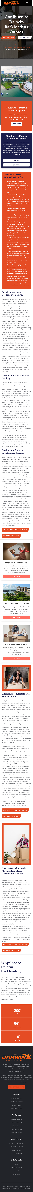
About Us (16, 1171)
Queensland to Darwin (16, 1122)
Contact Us (16, 1174)
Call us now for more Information (15, 530)
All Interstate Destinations (16, 1143)
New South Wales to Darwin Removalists (17, 47)
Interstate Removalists (16, 1102)
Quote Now (16, 165)
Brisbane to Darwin (16, 1133)
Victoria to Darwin (16, 1129)
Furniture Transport (16, 1105)
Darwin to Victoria (16, 1153)
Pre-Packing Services (16, 1108)
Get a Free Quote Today (11, 536)
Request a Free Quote (16, 1087)
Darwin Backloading (16, 1098)
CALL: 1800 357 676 (24, 37)
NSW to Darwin (16, 1126)
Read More (16, 576)
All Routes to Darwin (16, 1119)
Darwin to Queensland (16, 1146)
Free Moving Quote (16, 1167)
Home (16, 45)
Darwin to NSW (16, 1150)
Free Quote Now (8, 37)
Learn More (16, 160)
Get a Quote (16, 124)
